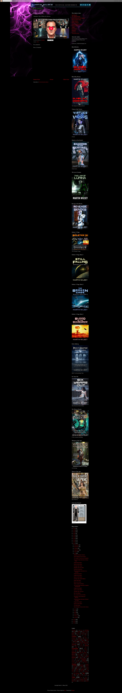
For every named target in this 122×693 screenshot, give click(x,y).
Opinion (86, 657)
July (75, 553)
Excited (80, 641)
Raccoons (82, 664)
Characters (74, 635)
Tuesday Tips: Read (78, 565)
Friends (73, 645)
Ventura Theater (81, 675)
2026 (74, 528)
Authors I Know (84, 631)
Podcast (84, 660)
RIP (82, 666)
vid (86, 675)
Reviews (78, 666)
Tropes (84, 674)
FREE (86, 644)
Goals (77, 645)
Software (77, 670)
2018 (74, 541)
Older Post (66, 79)
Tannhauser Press (75, 33)
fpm (65, 690)
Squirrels (86, 670)
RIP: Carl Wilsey (77, 593)
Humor (76, 647)
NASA (84, 656)
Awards (73, 632)
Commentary (84, 636)
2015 (74, 621)
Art (74, 631)
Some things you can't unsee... (80, 556)
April (75, 612)
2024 (74, 531)
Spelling (81, 670)
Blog (81, 632)
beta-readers (78, 632)
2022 (74, 535)
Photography (83, 658)
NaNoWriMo (80, 656)
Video (38, 41)
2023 (74, 533)
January (76, 617)
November (76, 546)
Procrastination (84, 661)
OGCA (82, 657)
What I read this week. (79, 678)
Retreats (74, 666)
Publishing (85, 662)
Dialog (74, 640)
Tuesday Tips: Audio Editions (79, 578)
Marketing (74, 652)
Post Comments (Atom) (43, 82)
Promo (77, 662)
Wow (73, 679)
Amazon (81, 630)
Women (86, 678)
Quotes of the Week (78, 564)
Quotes (74, 664)
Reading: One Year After (79, 567)
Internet (85, 648)
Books (73, 633)
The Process (76, 673)
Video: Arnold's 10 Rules (79, 583)
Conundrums (74, 639)
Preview (78, 661)
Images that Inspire (78, 562)
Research (87, 665)
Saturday (78, 668)
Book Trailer (85, 632)
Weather (85, 677)
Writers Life (74, 681)
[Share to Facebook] (51, 40)
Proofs (81, 662)
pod (79, 660)
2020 (74, 538)
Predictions (73, 661)
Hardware (81, 645)
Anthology (87, 630)
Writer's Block (77, 679)
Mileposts (73, 653)
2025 (74, 530)
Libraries (73, 651)
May (75, 610)
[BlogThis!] (49, 40)
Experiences (85, 641)
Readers (87, 664)
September (76, 550)
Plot (76, 660)
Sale (74, 668)
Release (81, 665)
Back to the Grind (77, 582)
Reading (75, 665)
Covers (79, 639)
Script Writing (83, 668)
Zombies (87, 681)
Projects (73, 662)
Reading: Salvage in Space (79, 554)
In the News (84, 647)
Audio (79, 631)
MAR (86, 651)
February (76, 615)
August (75, 551)
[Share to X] (50, 40)
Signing (82, 669)
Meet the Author (83, 652)
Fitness (81, 644)
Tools (76, 674)
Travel (80, 674)
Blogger (72, 690)
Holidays (87, 645)
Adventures (74, 630)
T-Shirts (81, 671)
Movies (73, 654)
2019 (74, 540)
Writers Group (84, 679)
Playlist (73, 660)
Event (75, 641)
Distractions (78, 640)
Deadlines (87, 639)
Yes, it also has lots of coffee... (80, 594)
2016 (74, 619)
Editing (83, 640)
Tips (83, 673)
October (76, 548)
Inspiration (75, 648)
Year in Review (81, 681)
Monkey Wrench (79, 653)
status (73, 671)
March (75, 614)
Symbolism (77, 671)
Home (51, 79)
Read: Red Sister (77, 580)
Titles (73, 674)
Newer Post (36, 79)
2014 (74, 622)
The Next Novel (77, 605)
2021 (74, 536)
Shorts (77, 669)
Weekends (73, 678)
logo (82, 651)
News (79, 657)
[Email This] (48, 40)
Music (79, 654)
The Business (86, 671)
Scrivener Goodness (78, 569)
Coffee (85, 635)
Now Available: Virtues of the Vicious (81, 606)
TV (76, 675)
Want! (81, 677)
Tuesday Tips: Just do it (78, 591)
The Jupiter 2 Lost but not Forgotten (81, 558)
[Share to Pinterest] (52, 40)
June (75, 609)
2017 (74, 543)
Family (78, 643)
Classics (80, 635)
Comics (74, 636)
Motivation (85, 653)
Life (77, 651)
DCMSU (83, 639)
